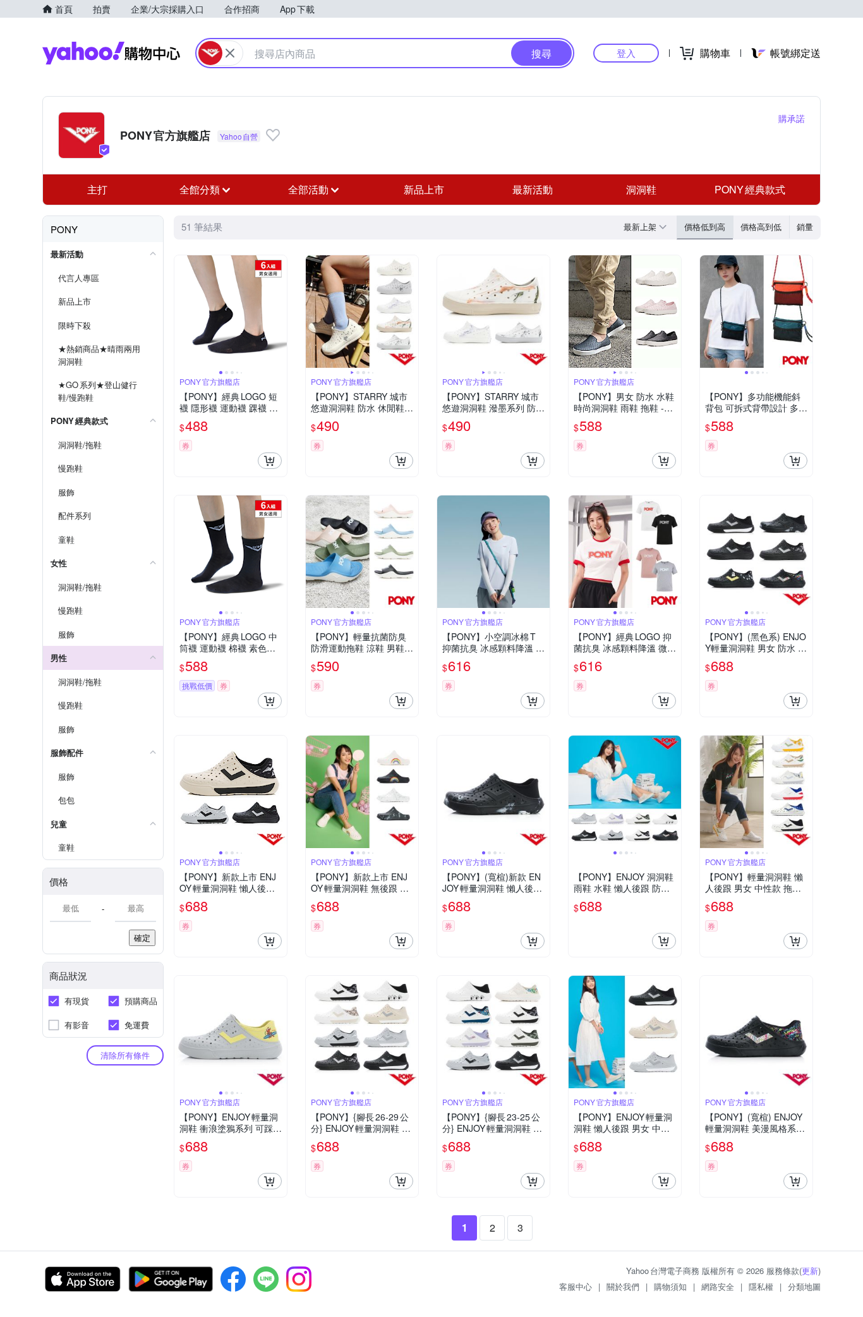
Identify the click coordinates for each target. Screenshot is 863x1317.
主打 (97, 189)
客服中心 (575, 1286)
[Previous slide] (182, 311)
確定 (142, 938)
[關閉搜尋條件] (230, 53)
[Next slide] (278, 311)
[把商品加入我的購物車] (270, 460)
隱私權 (761, 1286)
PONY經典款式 (750, 189)
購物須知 (670, 1286)
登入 (626, 52)
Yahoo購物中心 (111, 53)
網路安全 (717, 1286)
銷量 (805, 227)
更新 (810, 1271)
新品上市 (424, 189)
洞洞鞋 (641, 189)
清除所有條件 (125, 1055)
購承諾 (791, 118)
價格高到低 (761, 227)
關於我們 (623, 1286)
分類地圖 (804, 1286)
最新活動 (532, 189)
